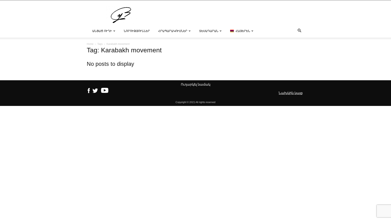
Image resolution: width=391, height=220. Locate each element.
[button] (299, 31)
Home (90, 44)
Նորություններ (137, 31)
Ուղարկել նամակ (195, 84)
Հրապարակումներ (172, 31)
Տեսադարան (208, 31)
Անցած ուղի (102, 31)
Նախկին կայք (291, 93)
